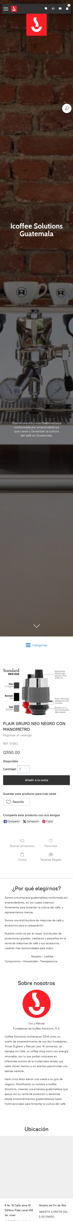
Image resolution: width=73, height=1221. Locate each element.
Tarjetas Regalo (51, 860)
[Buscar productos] (66, 108)
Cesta (22, 860)
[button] (16, 802)
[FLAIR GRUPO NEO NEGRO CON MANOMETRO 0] (36, 686)
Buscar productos (22, 846)
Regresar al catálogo (17, 735)
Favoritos (50, 846)
